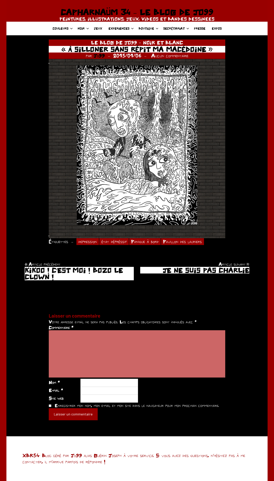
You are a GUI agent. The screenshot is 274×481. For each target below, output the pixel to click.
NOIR (81, 28)
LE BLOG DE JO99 (114, 42)
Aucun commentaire (169, 55)
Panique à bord (145, 241)
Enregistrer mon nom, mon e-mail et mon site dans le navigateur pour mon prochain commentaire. (137, 405)
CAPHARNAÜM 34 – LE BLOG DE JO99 (137, 12)
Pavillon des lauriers (182, 241)
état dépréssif (114, 241)
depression (87, 241)
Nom (54, 382)
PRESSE (199, 28)
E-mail (56, 390)
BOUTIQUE (146, 28)
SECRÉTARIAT (174, 28)
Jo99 (99, 55)
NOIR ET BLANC (163, 42)
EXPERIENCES (119, 28)
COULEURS (60, 28)
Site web (56, 398)
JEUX (98, 28)
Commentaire (61, 327)
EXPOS (217, 28)
